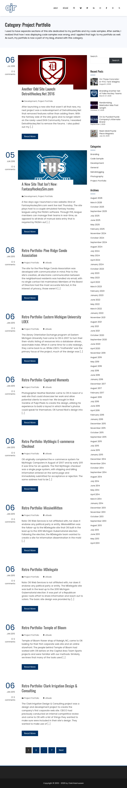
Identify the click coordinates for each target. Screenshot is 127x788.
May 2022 (95, 304)
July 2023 (94, 273)
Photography (96, 176)
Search (93, 56)
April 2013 (94, 543)
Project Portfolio (45, 101)
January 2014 (96, 503)
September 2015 (98, 437)
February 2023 (97, 291)
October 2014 (97, 467)
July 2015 (94, 445)
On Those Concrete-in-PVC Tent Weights (109, 80)
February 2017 (97, 392)
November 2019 (97, 352)
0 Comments (10, 72)
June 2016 (95, 406)
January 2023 (96, 295)
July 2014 (94, 481)
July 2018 (94, 370)
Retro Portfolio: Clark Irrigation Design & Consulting (49, 688)
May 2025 (95, 224)
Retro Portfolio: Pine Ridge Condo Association (44, 253)
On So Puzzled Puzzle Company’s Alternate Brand (109, 119)
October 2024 (97, 237)
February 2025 (97, 229)
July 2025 (94, 215)
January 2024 (97, 264)
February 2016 (97, 414)
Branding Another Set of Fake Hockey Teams (110, 92)
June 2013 (95, 534)
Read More (30, 136)
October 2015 (97, 432)
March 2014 (96, 498)
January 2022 (96, 313)
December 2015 (98, 423)
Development (30, 101)
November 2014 (98, 463)
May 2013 (94, 538)
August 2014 (96, 476)
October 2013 (96, 516)
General (94, 167)
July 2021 (94, 326)
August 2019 (96, 357)
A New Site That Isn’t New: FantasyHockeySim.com (39, 186)
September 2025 (98, 211)
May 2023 (95, 277)
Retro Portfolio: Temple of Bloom (44, 627)
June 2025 (95, 220)
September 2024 (98, 242)
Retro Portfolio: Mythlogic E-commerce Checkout (48, 443)
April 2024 (95, 260)
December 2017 (98, 383)
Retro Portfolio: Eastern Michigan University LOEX (51, 319)
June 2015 (95, 450)
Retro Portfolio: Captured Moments (45, 380)
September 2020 (98, 339)
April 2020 (95, 348)
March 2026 (96, 202)
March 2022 (96, 308)
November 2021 (97, 317)
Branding (94, 154)
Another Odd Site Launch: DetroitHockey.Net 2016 (39, 91)
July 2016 (94, 401)
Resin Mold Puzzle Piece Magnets (107, 132)
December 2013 (98, 507)
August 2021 (96, 321)
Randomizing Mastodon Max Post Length (108, 105)
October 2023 (97, 268)
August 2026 (96, 198)
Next (61, 750)
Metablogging (97, 172)
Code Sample (97, 158)
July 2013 (94, 529)
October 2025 (97, 206)
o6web (48, 262)
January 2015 (96, 454)
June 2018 (95, 375)
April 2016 (95, 410)
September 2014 (98, 472)
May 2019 (94, 361)
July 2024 (95, 251)
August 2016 (96, 397)
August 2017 (96, 388)
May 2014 (94, 490)
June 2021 (95, 330)
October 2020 (97, 335)
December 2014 (98, 459)
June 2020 (95, 344)
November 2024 (98, 233)
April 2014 (95, 494)
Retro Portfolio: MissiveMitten (42, 508)
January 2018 (96, 379)
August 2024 (96, 246)
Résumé (65, 8)
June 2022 (95, 299)
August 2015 (96, 441)
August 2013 (96, 525)
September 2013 (98, 521)
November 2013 (97, 512)
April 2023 (95, 282)
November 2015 (98, 428)
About (55, 8)
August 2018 (96, 366)
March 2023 (96, 286)
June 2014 (95, 485)
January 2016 (96, 419)
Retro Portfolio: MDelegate (40, 569)
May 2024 (95, 255)
